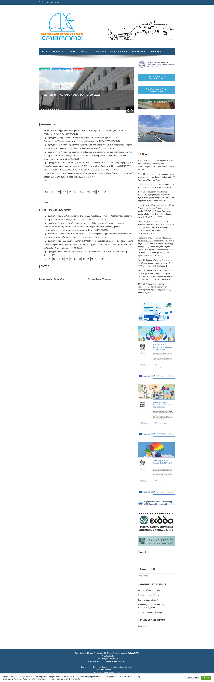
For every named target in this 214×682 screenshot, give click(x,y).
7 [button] (54, 109)
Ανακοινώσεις (44, 69)
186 (46, 192)
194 (93, 192)
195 (99, 192)
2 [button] (44, 109)
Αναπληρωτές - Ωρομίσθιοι (61, 69)
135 (102, 259)
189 (64, 192)
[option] (86, 90)
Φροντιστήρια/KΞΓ (118, 52)
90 (84, 259)
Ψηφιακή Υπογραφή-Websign (150, 612)
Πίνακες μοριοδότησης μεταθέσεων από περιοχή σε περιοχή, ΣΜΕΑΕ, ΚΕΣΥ (77, 141)
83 (54, 259)
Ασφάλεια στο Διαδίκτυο (148, 595)
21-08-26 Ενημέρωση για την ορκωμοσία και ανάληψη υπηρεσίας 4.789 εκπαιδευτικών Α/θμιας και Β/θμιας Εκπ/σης (156, 177)
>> (52, 203)
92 (92, 259)
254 (46, 203)
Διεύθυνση (58, 52)
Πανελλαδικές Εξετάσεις (99, 279)
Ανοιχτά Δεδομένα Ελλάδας (149, 590)
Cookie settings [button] (193, 678)
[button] (128, 110)
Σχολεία (71, 52)
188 (58, 192)
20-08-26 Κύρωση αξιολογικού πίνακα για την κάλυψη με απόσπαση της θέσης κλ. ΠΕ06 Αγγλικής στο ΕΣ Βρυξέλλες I (155, 263)
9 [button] (58, 109)
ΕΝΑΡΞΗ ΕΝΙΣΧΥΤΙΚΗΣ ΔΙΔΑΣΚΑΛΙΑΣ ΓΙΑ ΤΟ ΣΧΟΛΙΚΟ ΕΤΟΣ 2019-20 (74, 170)
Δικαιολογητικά (139, 52)
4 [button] (48, 109)
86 (67, 259)
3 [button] (46, 109)
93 (96, 259)
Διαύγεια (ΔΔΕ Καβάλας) (148, 600)
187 (52, 192)
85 (63, 259)
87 (71, 259)
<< (46, 181)
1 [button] (42, 109)
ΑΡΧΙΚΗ (45, 52)
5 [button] (50, 109)
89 (80, 259)
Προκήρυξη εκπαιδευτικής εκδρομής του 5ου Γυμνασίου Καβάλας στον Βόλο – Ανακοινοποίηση (86, 251)
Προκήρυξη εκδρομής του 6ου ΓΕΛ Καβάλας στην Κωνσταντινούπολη (75, 138)
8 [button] (56, 109)
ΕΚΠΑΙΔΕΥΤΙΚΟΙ (99, 52)
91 (88, 259)
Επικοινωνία (156, 52)
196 (104, 192)
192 (81, 192)
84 (58, 259)
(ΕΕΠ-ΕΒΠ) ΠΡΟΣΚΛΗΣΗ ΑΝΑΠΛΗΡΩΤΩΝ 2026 (71, 94)
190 (69, 192)
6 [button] (52, 109)
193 (87, 192)
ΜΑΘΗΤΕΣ (84, 52)
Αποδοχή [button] (206, 678)
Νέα (144, 154)
